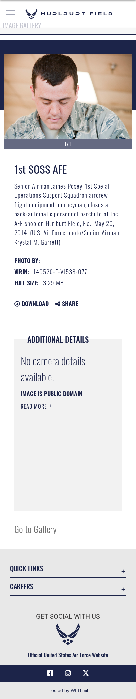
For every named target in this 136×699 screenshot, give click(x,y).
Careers (21, 586)
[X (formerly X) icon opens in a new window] (86, 673)
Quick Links (26, 568)
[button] (10, 14)
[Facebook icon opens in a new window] (50, 673)
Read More (35, 406)
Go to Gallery (35, 529)
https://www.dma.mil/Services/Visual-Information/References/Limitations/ (61, 498)
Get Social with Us (68, 616)
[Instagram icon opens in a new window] (68, 673)
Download (34, 303)
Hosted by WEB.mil (68, 690)
